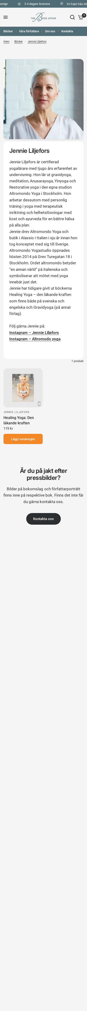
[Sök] (72, 17)
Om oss (50, 31)
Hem (6, 41)
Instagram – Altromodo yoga (35, 339)
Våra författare (29, 31)
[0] (80, 17)
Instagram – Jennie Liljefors (34, 332)
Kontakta (67, 31)
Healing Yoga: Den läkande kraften (18, 420)
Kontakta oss (43, 519)
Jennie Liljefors (37, 41)
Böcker (8, 31)
